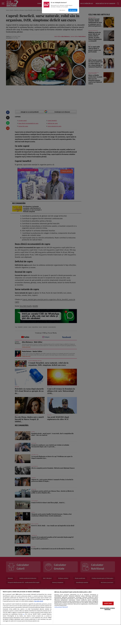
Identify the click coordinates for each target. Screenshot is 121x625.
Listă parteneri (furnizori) (61, 607)
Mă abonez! (72, 10)
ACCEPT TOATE (108, 603)
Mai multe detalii (38, 601)
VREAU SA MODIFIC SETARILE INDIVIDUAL (107, 608)
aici (23, 614)
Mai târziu (62, 10)
